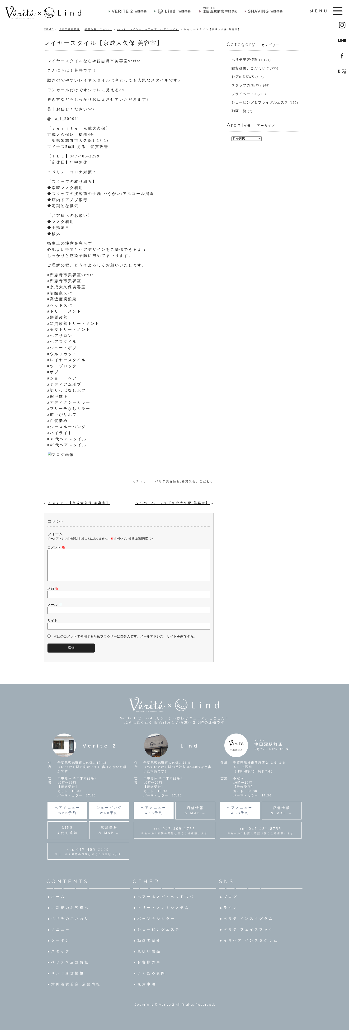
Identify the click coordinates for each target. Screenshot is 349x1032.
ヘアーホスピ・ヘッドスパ (165, 897)
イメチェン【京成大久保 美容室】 (79, 503)
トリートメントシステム (163, 907)
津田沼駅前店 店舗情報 (76, 984)
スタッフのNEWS (246, 85)
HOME (49, 29)
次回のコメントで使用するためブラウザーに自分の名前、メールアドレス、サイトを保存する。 (125, 636)
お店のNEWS (242, 77)
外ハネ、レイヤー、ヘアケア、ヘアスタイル (148, 29)
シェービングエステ (158, 929)
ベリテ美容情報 (69, 29)
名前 (52, 589)
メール (54, 604)
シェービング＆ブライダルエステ (259, 102)
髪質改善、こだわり (98, 29)
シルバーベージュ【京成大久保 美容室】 (172, 503)
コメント (56, 547)
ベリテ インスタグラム (249, 918)
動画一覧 (239, 111)
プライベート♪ (243, 94)
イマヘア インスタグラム (251, 940)
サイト (52, 620)
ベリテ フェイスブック (249, 929)
